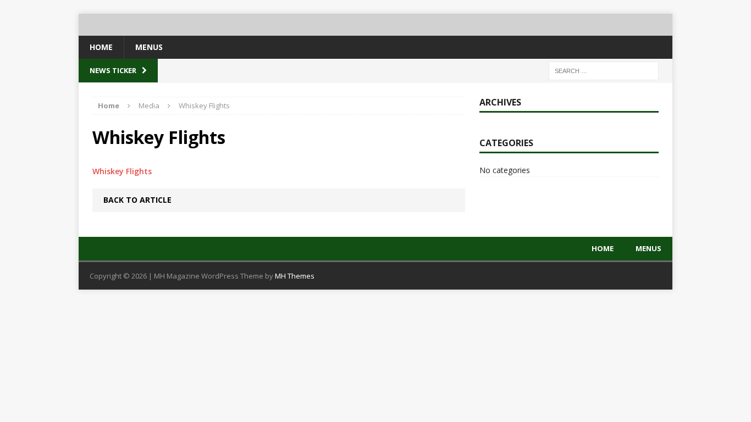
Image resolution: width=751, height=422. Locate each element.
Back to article (137, 200)
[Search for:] (604, 70)
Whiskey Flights (122, 171)
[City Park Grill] (375, 25)
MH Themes (294, 276)
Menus (149, 47)
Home (101, 47)
